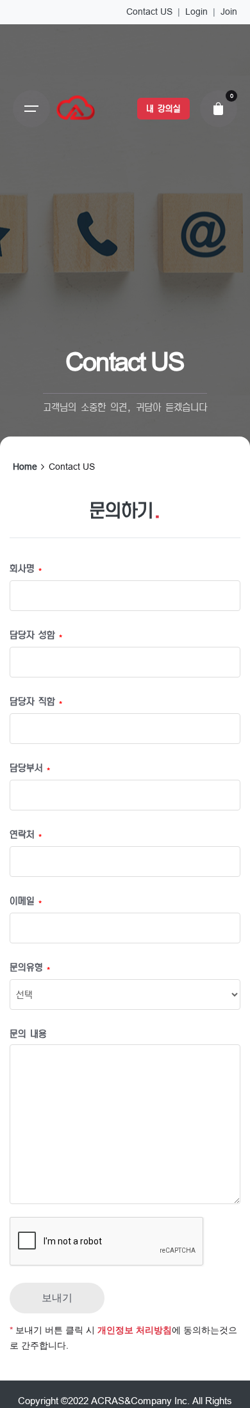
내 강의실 (163, 108)
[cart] (218, 108)
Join (229, 11)
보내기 (57, 1297)
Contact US (149, 11)
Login (196, 11)
